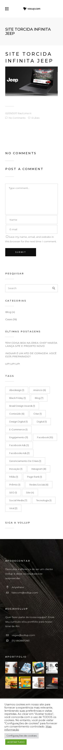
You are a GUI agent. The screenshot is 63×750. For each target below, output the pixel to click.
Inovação (15, 468)
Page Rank (34, 476)
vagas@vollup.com (23, 635)
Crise (37, 413)
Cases (8, 319)
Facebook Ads (19, 445)
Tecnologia (43, 500)
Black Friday (17, 398)
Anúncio (39, 390)
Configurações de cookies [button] (21, 735)
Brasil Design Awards (22, 405)
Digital (42, 421)
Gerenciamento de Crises (25, 461)
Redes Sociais (38, 484)
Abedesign (16, 390)
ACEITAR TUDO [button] (15, 742)
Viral (13, 508)
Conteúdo (16, 413)
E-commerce (18, 429)
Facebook (45, 437)
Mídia (13, 476)
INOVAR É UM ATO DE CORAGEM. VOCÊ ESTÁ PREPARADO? (31, 355)
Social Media (18, 500)
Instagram (38, 468)
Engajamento (18, 437)
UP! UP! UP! (12, 363)
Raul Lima (23, 113)
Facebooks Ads (19, 453)
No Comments (17, 117)
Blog (8, 312)
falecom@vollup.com (25, 592)
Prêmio (14, 484)
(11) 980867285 (20, 640)
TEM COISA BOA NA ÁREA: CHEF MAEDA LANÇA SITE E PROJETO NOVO (31, 344)
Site (30, 492)
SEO (13, 492)
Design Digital (18, 421)
